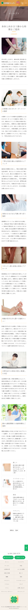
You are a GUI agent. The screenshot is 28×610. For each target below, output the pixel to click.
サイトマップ (21, 591)
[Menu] (25, 3)
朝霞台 (12, 530)
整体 (16, 530)
